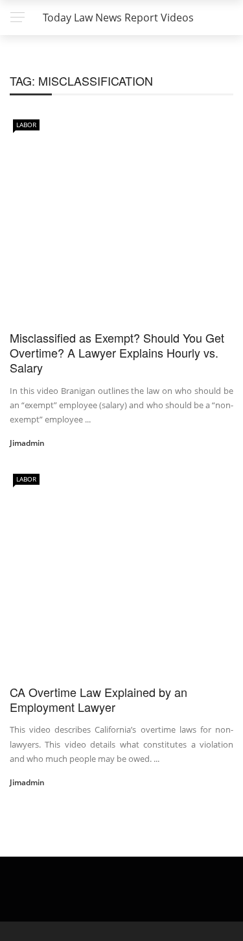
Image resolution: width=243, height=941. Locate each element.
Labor (26, 124)
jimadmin (27, 442)
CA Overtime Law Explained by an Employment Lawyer (98, 699)
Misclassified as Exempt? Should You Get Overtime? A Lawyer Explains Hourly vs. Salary (117, 352)
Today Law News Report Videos (118, 17)
